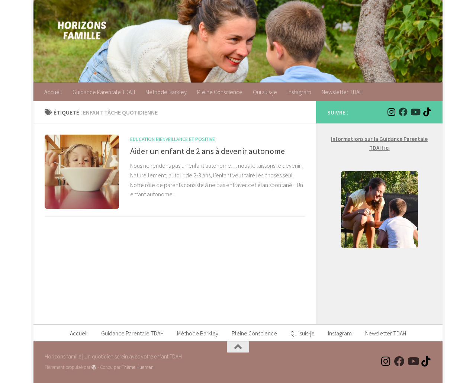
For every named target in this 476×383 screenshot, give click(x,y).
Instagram (299, 92)
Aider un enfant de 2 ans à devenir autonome (207, 151)
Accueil (53, 92)
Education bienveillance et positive (172, 139)
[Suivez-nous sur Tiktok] (426, 111)
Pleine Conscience (219, 92)
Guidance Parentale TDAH (104, 92)
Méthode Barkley (166, 92)
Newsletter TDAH (342, 92)
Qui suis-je (265, 92)
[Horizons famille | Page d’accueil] (82, 30)
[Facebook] (403, 111)
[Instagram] (391, 111)
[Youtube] (415, 111)
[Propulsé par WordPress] (93, 367)
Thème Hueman (138, 367)
